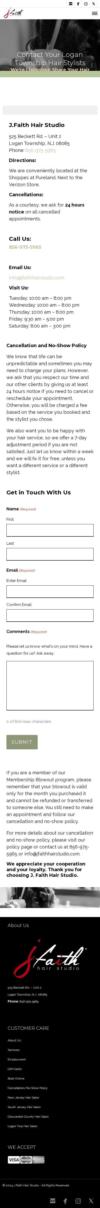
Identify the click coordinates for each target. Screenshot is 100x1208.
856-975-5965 (40, 150)
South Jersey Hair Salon (24, 1107)
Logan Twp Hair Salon (22, 1126)
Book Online (16, 1078)
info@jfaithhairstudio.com (36, 277)
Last (10, 543)
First (10, 519)
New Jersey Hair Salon (23, 1097)
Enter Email (16, 580)
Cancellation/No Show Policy (28, 1088)
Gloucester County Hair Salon (28, 1116)
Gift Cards (15, 1069)
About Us (14, 1040)
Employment (17, 1059)
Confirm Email (19, 604)
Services (13, 1050)
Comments (26, 631)
